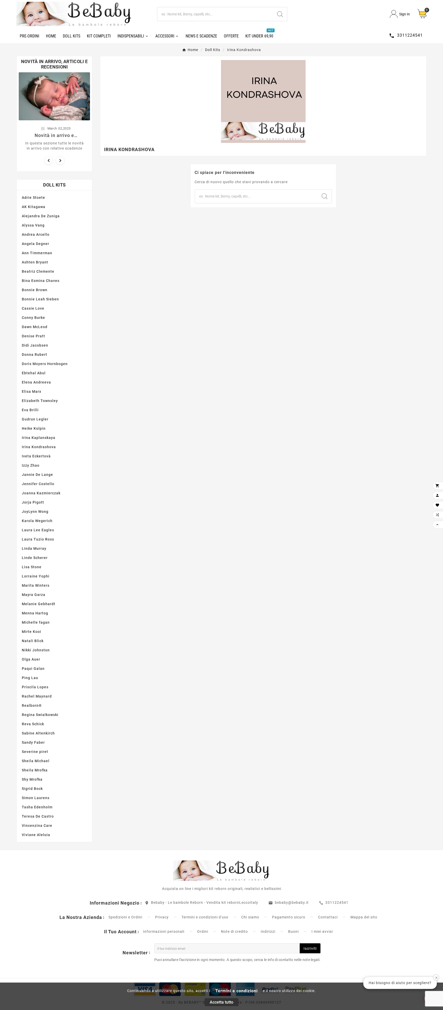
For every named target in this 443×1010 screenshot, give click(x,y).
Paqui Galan (33, 668)
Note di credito (234, 931)
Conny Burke (33, 318)
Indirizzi (268, 931)
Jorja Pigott (33, 502)
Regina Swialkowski (40, 715)
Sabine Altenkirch (38, 733)
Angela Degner (35, 244)
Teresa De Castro (38, 816)
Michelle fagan (36, 622)
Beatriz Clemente (38, 271)
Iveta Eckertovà (36, 456)
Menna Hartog (35, 613)
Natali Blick (33, 641)
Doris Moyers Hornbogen (45, 364)
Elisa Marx (31, 391)
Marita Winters (35, 585)
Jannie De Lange (37, 475)
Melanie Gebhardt (38, 604)
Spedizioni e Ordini (125, 917)
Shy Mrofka (32, 779)
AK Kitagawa (33, 207)
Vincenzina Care (37, 825)
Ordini (202, 931)
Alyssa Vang (33, 225)
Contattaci (328, 917)
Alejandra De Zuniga (41, 216)
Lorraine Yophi (35, 576)
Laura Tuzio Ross (38, 539)
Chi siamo (250, 917)
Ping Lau (30, 678)
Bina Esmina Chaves (40, 281)
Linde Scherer (35, 558)
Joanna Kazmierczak (41, 493)
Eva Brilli (30, 410)
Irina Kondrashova (39, 447)
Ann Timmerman (37, 253)
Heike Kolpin (34, 428)
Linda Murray (34, 548)
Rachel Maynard (37, 696)
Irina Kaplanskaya (38, 438)
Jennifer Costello (38, 484)
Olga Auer (31, 659)
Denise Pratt (33, 336)
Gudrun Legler (35, 419)
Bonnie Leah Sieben (40, 299)
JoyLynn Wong (35, 511)
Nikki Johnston (36, 650)
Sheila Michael (35, 761)
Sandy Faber (33, 742)
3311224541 (336, 902)
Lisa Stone (32, 567)
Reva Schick (33, 724)
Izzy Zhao (30, 465)
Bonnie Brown (34, 290)
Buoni (293, 931)
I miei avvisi (322, 931)
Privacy (162, 917)
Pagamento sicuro (288, 917)
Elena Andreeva (36, 382)
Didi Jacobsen (35, 345)
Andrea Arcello (35, 234)
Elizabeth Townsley (40, 401)
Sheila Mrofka (35, 770)
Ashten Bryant (35, 262)
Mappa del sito (363, 917)
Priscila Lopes (35, 687)
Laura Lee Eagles (38, 530)
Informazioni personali (163, 931)
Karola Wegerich (37, 521)
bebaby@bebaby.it (292, 902)
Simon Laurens (35, 798)
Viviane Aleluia (36, 835)
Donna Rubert (34, 354)
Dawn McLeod (34, 327)
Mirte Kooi (31, 632)
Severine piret (35, 752)
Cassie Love (33, 308)
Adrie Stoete (33, 197)
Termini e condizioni (236, 990)
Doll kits (54, 185)
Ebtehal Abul (34, 373)
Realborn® (32, 705)
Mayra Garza (33, 595)
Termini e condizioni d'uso (205, 917)
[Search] (280, 14)
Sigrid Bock (32, 789)
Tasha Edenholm (37, 807)
